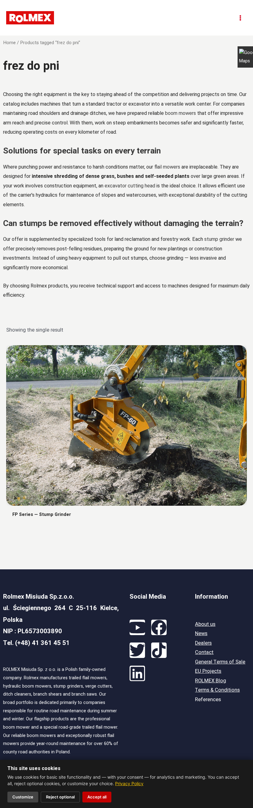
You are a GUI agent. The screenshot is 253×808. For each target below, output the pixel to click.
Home (9, 42)
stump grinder (219, 239)
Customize (22, 796)
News (201, 633)
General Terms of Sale (220, 662)
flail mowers (167, 167)
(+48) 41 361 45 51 (42, 642)
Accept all (96, 796)
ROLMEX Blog (210, 680)
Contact (204, 652)
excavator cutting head (130, 186)
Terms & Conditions (217, 690)
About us (205, 624)
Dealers (203, 643)
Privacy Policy (129, 783)
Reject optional (60, 796)
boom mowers (180, 113)
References (208, 699)
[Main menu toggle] (240, 17)
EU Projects (208, 671)
